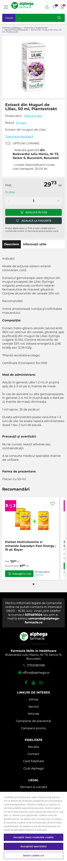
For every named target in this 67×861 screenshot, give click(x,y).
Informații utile (34, 244)
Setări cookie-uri (33, 855)
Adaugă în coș (36, 212)
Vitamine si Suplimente (35, 27)
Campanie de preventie (33, 721)
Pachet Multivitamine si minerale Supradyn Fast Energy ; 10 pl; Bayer (30, 546)
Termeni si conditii (33, 787)
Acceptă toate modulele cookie (33, 837)
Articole (33, 713)
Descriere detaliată (19, 136)
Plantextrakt (33, 116)
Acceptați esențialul (33, 846)
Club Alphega (33, 768)
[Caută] (59, 18)
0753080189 (35, 665)
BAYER (39, 575)
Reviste (33, 747)
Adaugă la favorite (36, 220)
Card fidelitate (33, 761)
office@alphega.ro (35, 672)
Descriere (11, 244)
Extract (21, 122)
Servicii (33, 706)
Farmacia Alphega (11, 27)
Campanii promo (33, 728)
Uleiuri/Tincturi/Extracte (16, 29)
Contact (33, 754)
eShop (33, 699)
